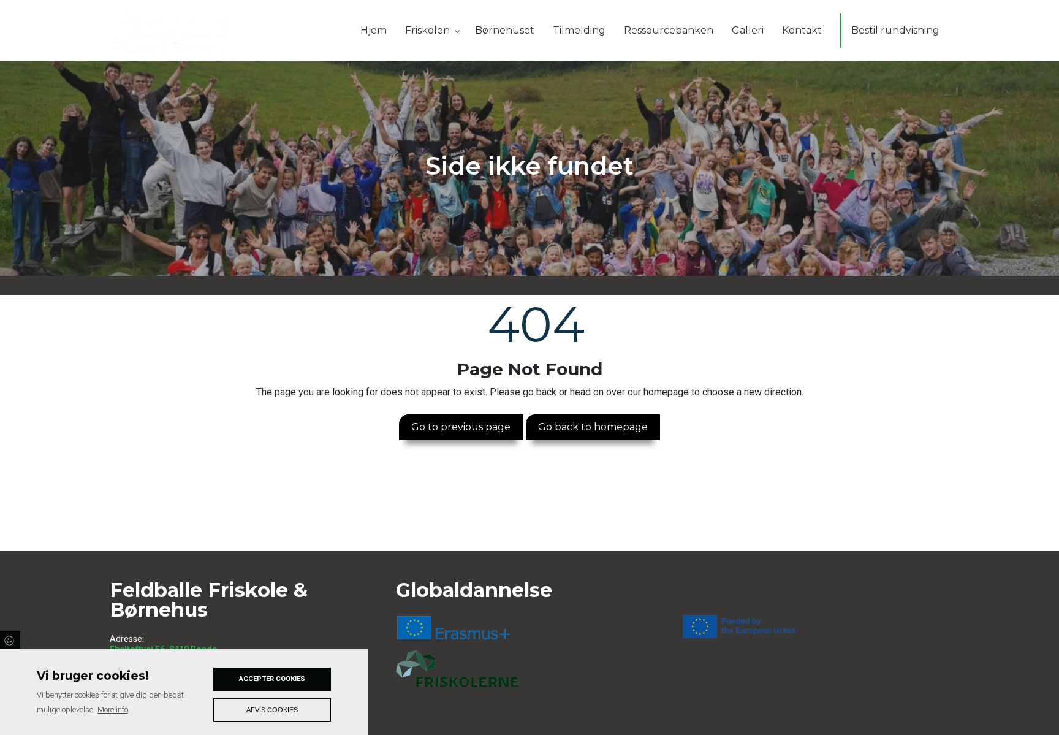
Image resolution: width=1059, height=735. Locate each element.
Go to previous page (461, 427)
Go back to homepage (593, 427)
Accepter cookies (272, 679)
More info (112, 709)
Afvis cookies (272, 710)
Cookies (10, 640)
